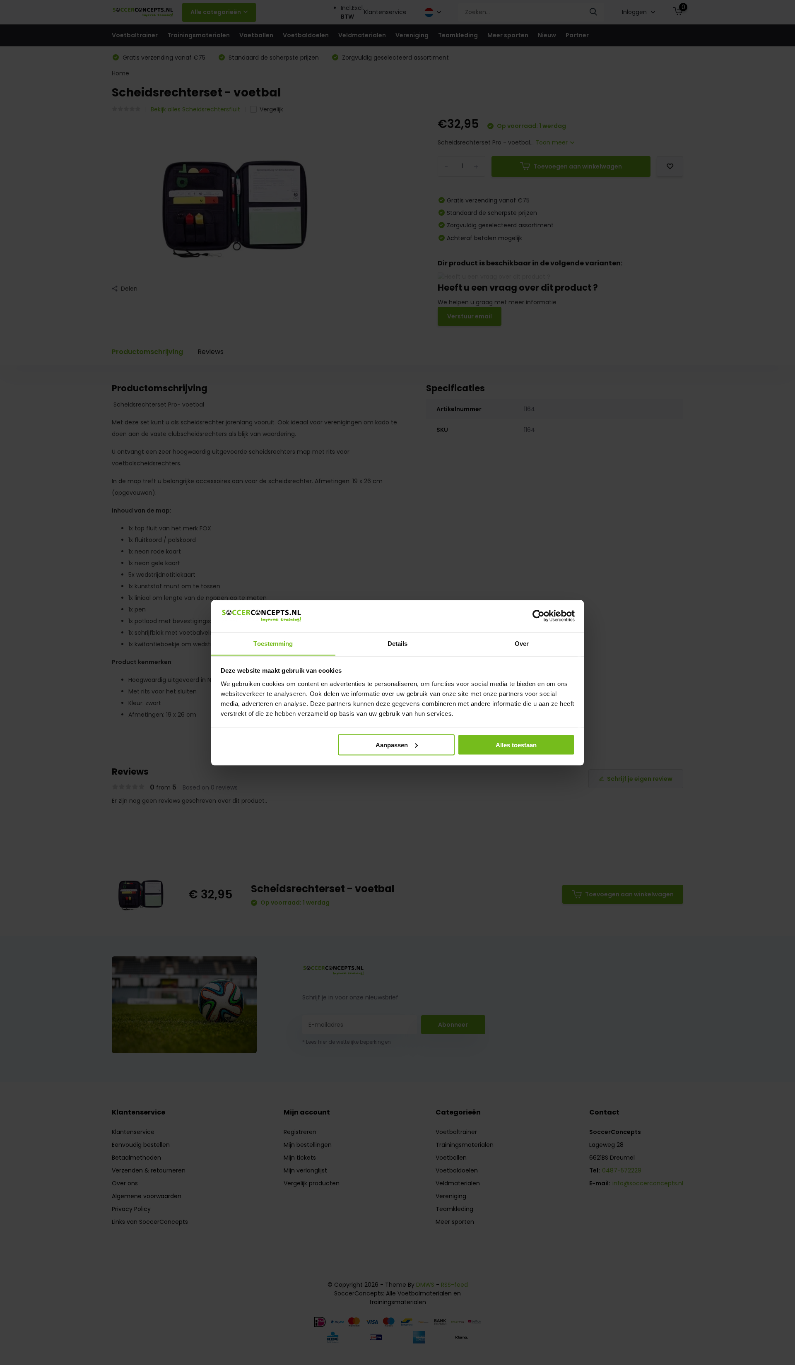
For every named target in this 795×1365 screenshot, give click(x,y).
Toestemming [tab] (273, 643)
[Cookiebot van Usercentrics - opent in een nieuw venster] (538, 615)
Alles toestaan (516, 744)
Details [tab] (398, 643)
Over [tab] (522, 643)
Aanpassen (392, 744)
